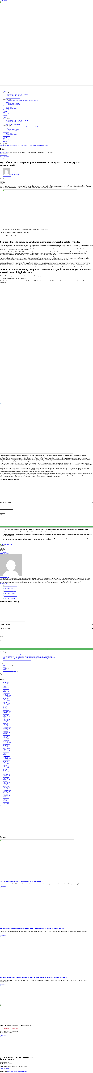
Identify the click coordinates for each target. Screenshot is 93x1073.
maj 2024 (5, 718)
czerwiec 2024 (6, 716)
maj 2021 (5, 765)
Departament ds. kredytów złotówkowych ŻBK (17, 94)
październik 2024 (7, 711)
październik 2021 (7, 758)
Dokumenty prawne (7, 665)
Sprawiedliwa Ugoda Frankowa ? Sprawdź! (23, 145)
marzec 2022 (6, 752)
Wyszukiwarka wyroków (11, 108)
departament (4, 676)
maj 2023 (5, 733)
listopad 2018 (6, 802)
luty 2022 (5, 753)
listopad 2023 (6, 725)
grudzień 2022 (6, 740)
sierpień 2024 (6, 714)
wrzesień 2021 (6, 760)
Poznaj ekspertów (10, 96)
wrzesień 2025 (6, 697)
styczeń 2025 (6, 707)
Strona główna (3, 152)
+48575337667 (5, 1028)
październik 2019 (7, 790)
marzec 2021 (6, 767)
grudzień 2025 (6, 693)
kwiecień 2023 (6, 735)
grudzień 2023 (6, 724)
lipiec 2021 (5, 762)
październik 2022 (7, 742)
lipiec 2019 (5, 794)
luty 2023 (5, 737)
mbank (12, 676)
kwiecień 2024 (6, 719)
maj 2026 (5, 686)
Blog (4, 112)
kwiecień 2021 (6, 766)
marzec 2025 (6, 704)
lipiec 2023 (5, 731)
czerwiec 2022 (6, 748)
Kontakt (5, 115)
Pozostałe (5, 669)
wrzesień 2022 (6, 744)
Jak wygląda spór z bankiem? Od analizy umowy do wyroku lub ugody (19, 654)
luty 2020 (5, 785)
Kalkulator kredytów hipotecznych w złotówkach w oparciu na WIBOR (22, 100)
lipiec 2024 (5, 715)
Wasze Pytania (9, 107)
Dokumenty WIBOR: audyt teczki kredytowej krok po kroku (17, 660)
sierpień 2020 (6, 777)
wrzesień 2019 (6, 791)
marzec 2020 (6, 783)
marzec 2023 (6, 736)
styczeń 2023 (6, 739)
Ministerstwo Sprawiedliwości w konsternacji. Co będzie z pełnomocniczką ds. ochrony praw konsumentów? (28, 656)
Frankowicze (6, 106)
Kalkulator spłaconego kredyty (13, 104)
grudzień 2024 (6, 708)
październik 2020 (7, 774)
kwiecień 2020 (6, 782)
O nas (4, 91)
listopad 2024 (6, 710)
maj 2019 (5, 796)
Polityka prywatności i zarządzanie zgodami (17, 1071)
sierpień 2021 (6, 761)
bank (1, 676)
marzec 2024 (6, 720)
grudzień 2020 (6, 771)
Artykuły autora (3, 583)
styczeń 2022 (6, 754)
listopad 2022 (6, 741)
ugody (18, 676)
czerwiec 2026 (6, 685)
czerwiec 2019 (6, 795)
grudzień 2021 (6, 756)
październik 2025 (7, 695)
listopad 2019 (6, 788)
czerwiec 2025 (6, 700)
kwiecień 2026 (6, 687)
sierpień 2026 (6, 682)
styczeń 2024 (6, 723)
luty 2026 (5, 690)
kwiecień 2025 (6, 703)
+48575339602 (14, 1028)
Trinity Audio (13, 235)
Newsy (4, 158)
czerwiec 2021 (6, 763)
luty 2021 (5, 769)
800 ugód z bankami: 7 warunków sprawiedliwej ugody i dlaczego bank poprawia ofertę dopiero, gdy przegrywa (29, 657)
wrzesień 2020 (6, 775)
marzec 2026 (6, 689)
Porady (8, 158)
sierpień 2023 (6, 729)
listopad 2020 (6, 773)
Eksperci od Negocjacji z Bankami (14, 95)
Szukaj (1, 143)
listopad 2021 (6, 757)
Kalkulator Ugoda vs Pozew (12, 103)
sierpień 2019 (6, 792)
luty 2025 (5, 706)
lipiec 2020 (5, 778)
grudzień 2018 (6, 800)
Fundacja (5, 111)
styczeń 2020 (6, 786)
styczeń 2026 (6, 691)
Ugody (7, 102)
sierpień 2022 (6, 745)
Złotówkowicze (6, 109)
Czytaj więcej (3, 886)
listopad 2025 (6, 694)
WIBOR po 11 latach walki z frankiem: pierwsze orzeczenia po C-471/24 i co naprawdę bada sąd (25, 658)
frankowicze (8, 676)
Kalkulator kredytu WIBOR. (6, 145)
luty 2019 (5, 799)
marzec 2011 (6, 803)
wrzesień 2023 (6, 728)
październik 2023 (7, 727)
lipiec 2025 (5, 699)
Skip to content (3, 0)
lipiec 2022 (5, 746)
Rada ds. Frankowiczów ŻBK (13, 98)
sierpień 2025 (6, 698)
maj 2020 (5, 781)
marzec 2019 (6, 798)
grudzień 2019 (6, 787)
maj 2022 (5, 749)
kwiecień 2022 (6, 750)
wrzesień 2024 (6, 712)
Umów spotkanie (7, 113)
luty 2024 (5, 721)
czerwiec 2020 (6, 779)
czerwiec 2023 (6, 732)
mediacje (14, 676)
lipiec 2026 (5, 683)
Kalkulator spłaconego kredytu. (41, 145)
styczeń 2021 (6, 770)
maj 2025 (5, 702)
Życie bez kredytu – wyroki (9, 671)
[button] (46, 178)
